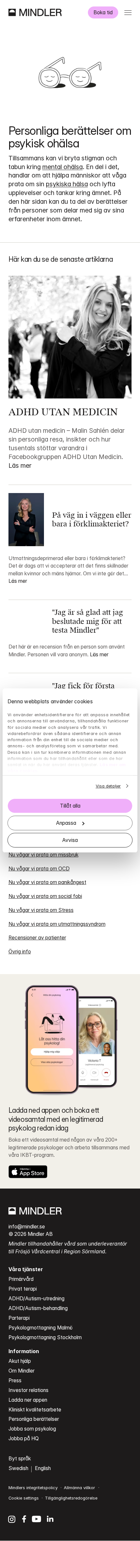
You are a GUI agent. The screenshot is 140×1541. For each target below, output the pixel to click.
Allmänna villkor (79, 1487)
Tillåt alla (70, 806)
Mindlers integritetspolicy (33, 1487)
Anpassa (66, 823)
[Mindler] (35, 12)
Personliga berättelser (33, 1419)
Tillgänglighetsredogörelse (71, 1498)
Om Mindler (21, 1371)
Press (14, 1380)
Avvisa (70, 840)
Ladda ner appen (27, 1400)
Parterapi (19, 1318)
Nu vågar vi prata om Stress (41, 910)
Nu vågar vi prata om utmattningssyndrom (56, 924)
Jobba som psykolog (32, 1429)
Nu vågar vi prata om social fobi (45, 896)
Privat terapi (22, 1289)
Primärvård (21, 1279)
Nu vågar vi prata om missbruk (43, 855)
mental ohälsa (62, 167)
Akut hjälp (19, 1361)
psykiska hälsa (67, 184)
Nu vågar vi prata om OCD (39, 869)
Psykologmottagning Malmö (40, 1328)
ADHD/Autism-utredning (36, 1298)
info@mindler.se (26, 1227)
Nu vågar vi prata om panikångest (47, 882)
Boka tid (103, 12)
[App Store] (28, 1171)
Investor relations (28, 1390)
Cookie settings (23, 1498)
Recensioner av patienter (37, 938)
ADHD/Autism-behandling (38, 1308)
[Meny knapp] (128, 12)
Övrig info (19, 952)
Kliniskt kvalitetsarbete (34, 1410)
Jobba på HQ (23, 1438)
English (43, 1468)
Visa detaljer (108, 786)
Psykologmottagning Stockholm (45, 1337)
